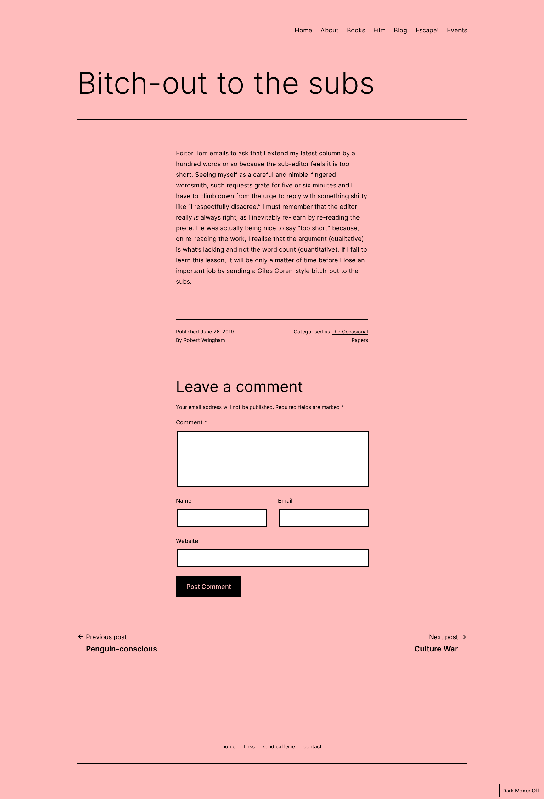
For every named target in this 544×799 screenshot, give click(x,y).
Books (356, 30)
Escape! (427, 30)
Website (187, 541)
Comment (191, 422)
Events (457, 30)
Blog (400, 30)
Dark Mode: (516, 790)
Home (303, 30)
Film (379, 30)
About (329, 30)
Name (184, 500)
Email (285, 500)
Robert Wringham (204, 340)
